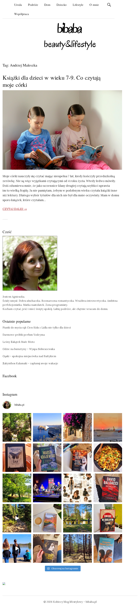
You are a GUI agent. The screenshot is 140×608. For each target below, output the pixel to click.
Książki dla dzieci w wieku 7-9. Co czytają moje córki (52, 81)
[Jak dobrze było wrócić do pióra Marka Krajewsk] (47, 457)
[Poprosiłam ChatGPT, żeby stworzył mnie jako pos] (77, 488)
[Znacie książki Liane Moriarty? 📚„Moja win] (108, 548)
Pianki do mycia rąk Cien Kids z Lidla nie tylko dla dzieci (37, 327)
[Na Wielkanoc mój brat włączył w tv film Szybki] (77, 548)
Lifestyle (78, 5)
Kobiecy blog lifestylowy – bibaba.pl (75, 601)
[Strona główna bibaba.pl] (70, 36)
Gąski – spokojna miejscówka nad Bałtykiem (29, 356)
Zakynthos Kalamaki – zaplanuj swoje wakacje (30, 363)
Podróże (33, 5)
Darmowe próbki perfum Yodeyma (24, 334)
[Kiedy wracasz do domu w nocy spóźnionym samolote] (108, 427)
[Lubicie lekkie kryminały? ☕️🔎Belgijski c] (47, 518)
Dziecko (62, 5)
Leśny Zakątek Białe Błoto (19, 341)
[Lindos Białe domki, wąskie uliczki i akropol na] (77, 427)
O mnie (94, 5)
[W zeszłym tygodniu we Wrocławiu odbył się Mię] (47, 488)
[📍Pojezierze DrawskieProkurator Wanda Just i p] (77, 457)
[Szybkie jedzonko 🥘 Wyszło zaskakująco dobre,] (108, 457)
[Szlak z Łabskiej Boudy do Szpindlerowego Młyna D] (17, 518)
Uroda (18, 5)
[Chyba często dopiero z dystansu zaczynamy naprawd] (17, 548)
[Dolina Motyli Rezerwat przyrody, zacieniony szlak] (17, 427)
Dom (47, 5)
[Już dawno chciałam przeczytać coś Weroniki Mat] (17, 457)
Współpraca (21, 14)
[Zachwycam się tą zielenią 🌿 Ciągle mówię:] (17, 488)
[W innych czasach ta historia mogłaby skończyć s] (47, 548)
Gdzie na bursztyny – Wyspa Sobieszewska (29, 349)
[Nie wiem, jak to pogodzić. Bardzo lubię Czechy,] (77, 518)
